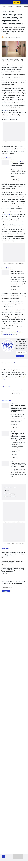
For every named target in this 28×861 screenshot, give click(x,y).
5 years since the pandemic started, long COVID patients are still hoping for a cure (18, 464)
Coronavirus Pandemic (8, 11)
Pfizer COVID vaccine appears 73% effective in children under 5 (17, 273)
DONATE (17, 2)
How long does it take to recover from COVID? (17, 164)
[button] (3, 856)
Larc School (7, 214)
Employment (11, 6)
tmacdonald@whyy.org (11, 496)
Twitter (11, 362)
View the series (15, 393)
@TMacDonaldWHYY (10, 494)
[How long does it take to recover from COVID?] (5, 164)
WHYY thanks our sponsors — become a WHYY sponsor (14, 142)
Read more (6, 490)
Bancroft (4, 110)
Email (14, 362)
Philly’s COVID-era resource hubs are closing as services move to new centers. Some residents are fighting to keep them (18, 408)
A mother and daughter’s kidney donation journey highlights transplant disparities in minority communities (13, 569)
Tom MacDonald (9, 37)
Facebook (8, 362)
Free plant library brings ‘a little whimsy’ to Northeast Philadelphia (13, 562)
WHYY (5, 2)
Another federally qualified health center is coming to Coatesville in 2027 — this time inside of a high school (13, 554)
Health (4, 6)
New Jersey (18, 6)
